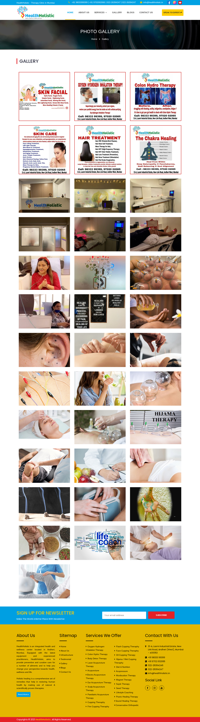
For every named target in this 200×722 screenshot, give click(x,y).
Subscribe (161, 615)
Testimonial (66, 659)
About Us (83, 12)
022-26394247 (113, 2)
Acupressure (122, 671)
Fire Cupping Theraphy (98, 706)
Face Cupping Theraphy (127, 651)
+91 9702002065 (97, 2)
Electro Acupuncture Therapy (96, 676)
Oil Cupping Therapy (125, 655)
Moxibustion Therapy (126, 675)
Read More (23, 694)
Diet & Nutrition (123, 667)
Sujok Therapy (123, 684)
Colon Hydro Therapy (97, 654)
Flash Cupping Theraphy (127, 646)
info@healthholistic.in (153, 2)
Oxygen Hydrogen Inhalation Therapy (95, 648)
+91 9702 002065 (156, 661)
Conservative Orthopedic (127, 705)
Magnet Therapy (123, 680)
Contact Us (146, 12)
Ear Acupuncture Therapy (99, 682)
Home (70, 12)
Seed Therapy (122, 688)
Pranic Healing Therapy (127, 697)
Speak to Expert (171, 13)
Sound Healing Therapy (126, 701)
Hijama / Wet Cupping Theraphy (125, 661)
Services (99, 12)
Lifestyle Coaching (124, 692)
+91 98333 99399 (156, 657)
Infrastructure (67, 655)
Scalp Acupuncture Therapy (95, 688)
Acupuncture (93, 670)
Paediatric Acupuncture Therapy (97, 696)
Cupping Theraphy (96, 702)
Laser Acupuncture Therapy (95, 664)
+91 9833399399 (80, 2)
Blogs (130, 12)
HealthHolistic (43, 719)
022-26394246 (155, 665)
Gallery (117, 12)
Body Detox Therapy (97, 658)
